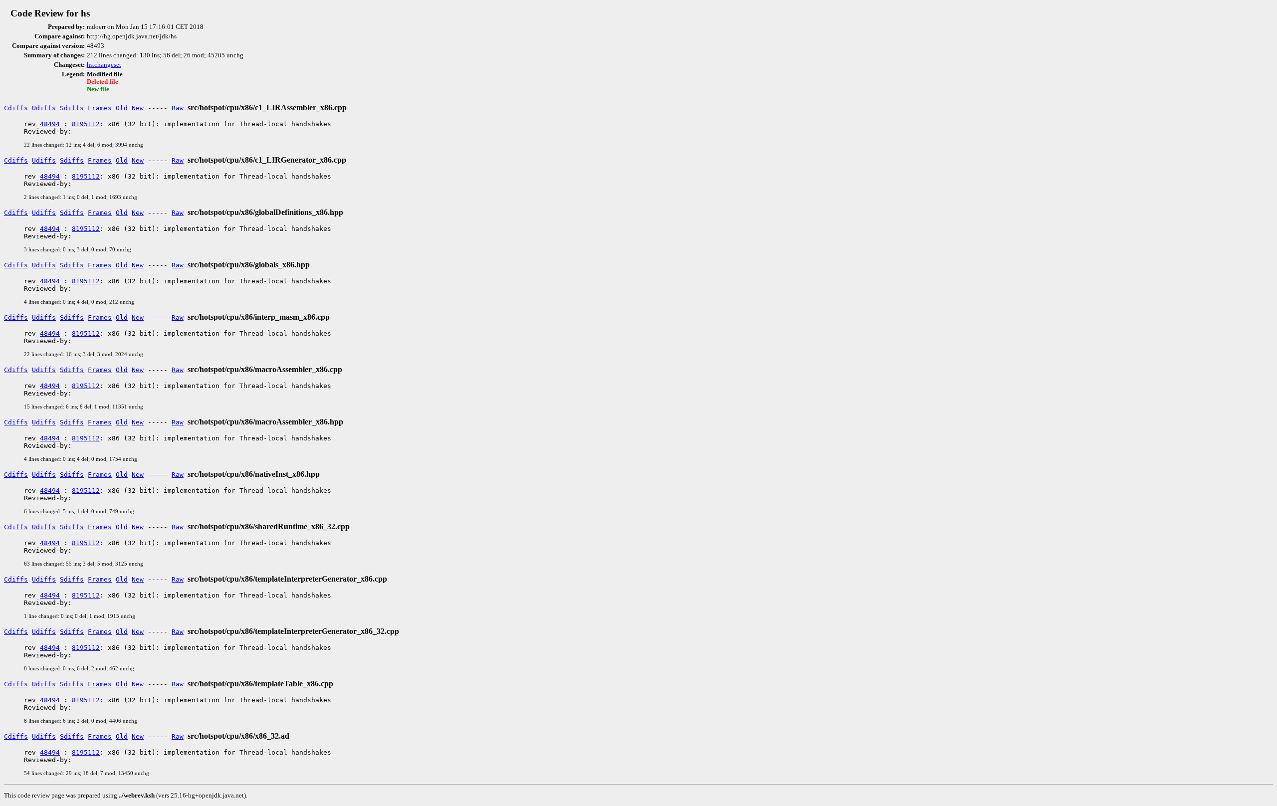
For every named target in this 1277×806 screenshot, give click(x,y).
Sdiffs (72, 108)
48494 (50, 124)
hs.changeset (104, 64)
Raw (178, 108)
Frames (100, 108)
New (138, 108)
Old (122, 108)
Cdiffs (16, 108)
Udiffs (44, 108)
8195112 (86, 124)
